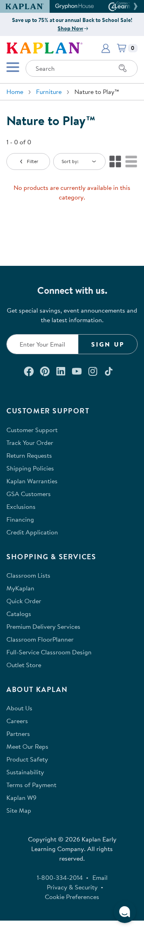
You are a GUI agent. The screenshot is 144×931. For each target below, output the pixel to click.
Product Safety (27, 759)
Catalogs (18, 613)
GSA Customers (28, 493)
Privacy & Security (72, 887)
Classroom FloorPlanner (40, 639)
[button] (134, 6)
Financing (20, 519)
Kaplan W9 (21, 797)
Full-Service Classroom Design (49, 652)
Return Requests (29, 455)
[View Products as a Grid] (115, 161)
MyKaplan (20, 588)
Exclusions (21, 506)
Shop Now (70, 28)
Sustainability (25, 772)
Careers (17, 720)
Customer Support (32, 429)
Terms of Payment (31, 784)
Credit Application (32, 532)
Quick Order (23, 600)
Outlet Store (23, 664)
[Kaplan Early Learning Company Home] (44, 47)
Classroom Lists (28, 575)
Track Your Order (29, 442)
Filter (32, 161)
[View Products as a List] (131, 161)
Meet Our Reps (27, 746)
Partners (18, 733)
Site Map (18, 810)
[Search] (123, 68)
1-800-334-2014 (60, 877)
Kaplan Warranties (32, 480)
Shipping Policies (30, 468)
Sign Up (107, 344)
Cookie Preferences (72, 896)
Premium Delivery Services (43, 626)
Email (100, 877)
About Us (19, 708)
